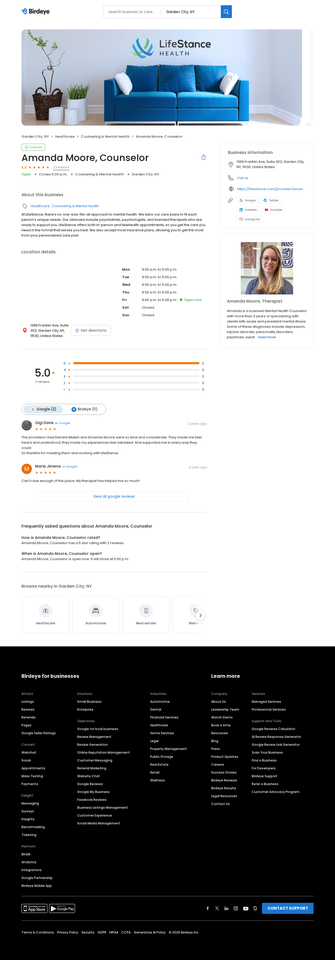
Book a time (221, 725)
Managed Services (266, 701)
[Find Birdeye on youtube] (245, 908)
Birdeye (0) (87, 409)
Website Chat (88, 776)
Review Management (94, 736)
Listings (27, 701)
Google (250, 200)
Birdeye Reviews (224, 780)
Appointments (33, 768)
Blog (214, 741)
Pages (26, 725)
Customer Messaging (94, 760)
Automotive (160, 701)
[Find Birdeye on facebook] (208, 908)
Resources (219, 733)
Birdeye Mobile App (36, 885)
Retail (154, 772)
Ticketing (28, 835)
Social (26, 760)
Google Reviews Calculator (273, 729)
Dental (155, 709)
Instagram (252, 219)
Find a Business (264, 760)
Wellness (157, 780)
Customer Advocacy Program (275, 792)
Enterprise (85, 709)
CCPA (126, 932)
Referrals (28, 717)
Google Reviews (90, 784)
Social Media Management (98, 823)
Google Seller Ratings (38, 733)
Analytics (28, 862)
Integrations (31, 870)
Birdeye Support (264, 776)
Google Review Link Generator (276, 744)
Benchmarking (33, 827)
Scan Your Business (267, 752)
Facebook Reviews (92, 799)
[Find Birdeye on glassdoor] (255, 908)
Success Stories (224, 772)
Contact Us (220, 804)
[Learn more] (267, 268)
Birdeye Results (223, 788)
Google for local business (97, 729)
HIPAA (113, 932)
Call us (242, 177)
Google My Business (93, 792)
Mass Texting (32, 776)
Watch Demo (222, 717)
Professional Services (269, 709)
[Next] (200, 615)
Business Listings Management (102, 807)
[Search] (226, 11)
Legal (154, 741)
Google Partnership (37, 878)
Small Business (89, 701)
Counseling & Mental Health (105, 136)
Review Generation (92, 744)
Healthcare (65, 136)
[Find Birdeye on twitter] (217, 908)
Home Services (162, 733)
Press (215, 749)
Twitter (273, 200)
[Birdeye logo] (36, 11)
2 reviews (61, 167)
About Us (218, 701)
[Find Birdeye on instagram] (236, 908)
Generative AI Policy (150, 932)
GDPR (102, 932)
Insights (28, 819)
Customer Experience (94, 815)
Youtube (276, 210)
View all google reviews (114, 496)
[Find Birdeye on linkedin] (226, 908)
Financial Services (164, 717)
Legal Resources (224, 796)
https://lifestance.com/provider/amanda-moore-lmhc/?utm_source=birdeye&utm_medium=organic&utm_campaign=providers (271, 188)
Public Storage (161, 756)
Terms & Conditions (37, 932)
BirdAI (25, 854)
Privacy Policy (67, 932)
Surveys (27, 811)
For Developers (264, 768)
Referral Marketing (91, 768)
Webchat (28, 752)
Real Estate (159, 764)
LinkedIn (251, 210)
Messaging (30, 803)
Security (87, 932)
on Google (62, 423)
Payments (29, 784)
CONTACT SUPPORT (287, 908)
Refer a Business (265, 784)
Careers (217, 764)
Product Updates (224, 756)
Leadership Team (225, 709)
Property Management (168, 749)
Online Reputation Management (103, 752)
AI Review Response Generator (276, 736)
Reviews (28, 709)
